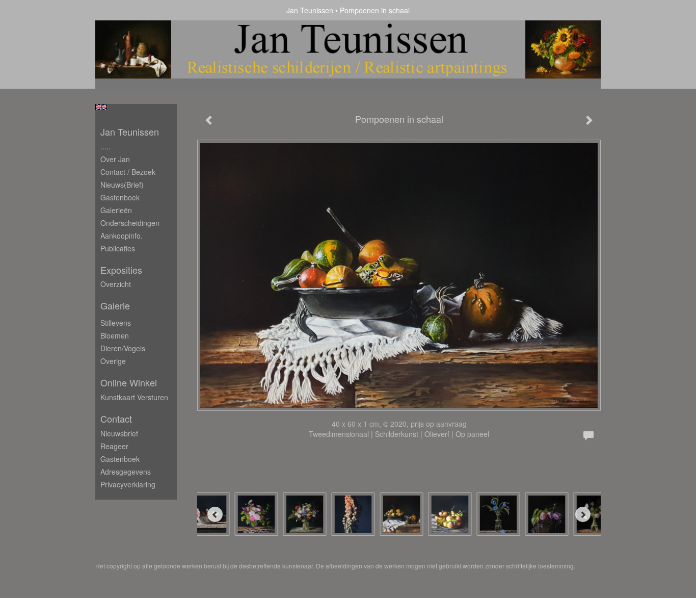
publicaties (117, 248)
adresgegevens (125, 471)
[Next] (583, 514)
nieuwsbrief (119, 433)
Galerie (115, 305)
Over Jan (115, 159)
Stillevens (115, 323)
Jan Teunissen (309, 10)
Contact (116, 418)
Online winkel (128, 382)
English (101, 107)
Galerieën (116, 210)
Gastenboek (120, 197)
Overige (113, 361)
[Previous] (215, 514)
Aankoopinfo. (121, 235)
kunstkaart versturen (134, 397)
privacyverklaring (127, 484)
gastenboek (120, 459)
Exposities (121, 270)
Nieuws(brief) (122, 184)
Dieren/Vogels (122, 348)
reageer (114, 446)
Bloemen (114, 335)
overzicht (115, 284)
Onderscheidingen (129, 223)
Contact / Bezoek (127, 172)
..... (105, 146)
